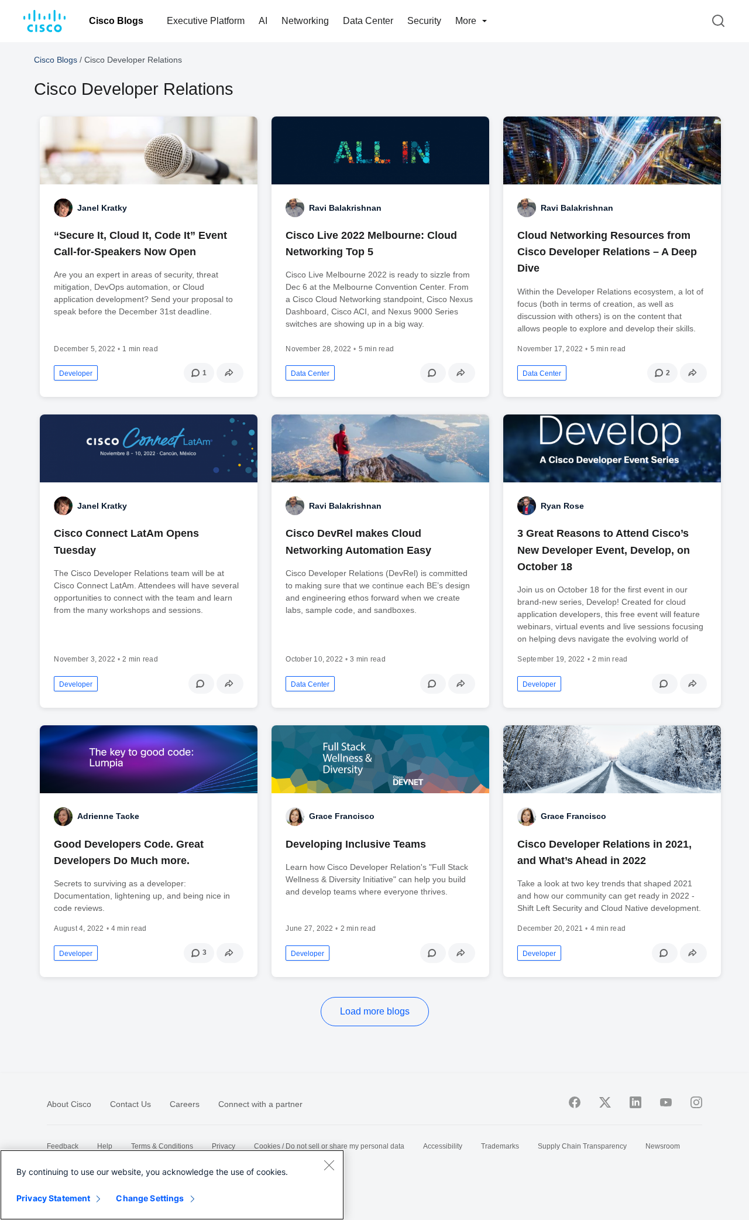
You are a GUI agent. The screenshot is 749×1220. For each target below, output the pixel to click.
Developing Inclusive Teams (356, 844)
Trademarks (500, 1146)
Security (424, 21)
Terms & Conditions (162, 1146)
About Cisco (69, 1104)
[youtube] (666, 1102)
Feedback (62, 1146)
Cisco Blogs (116, 21)
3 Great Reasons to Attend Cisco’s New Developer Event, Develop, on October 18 (603, 549)
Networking (305, 21)
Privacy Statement (53, 1198)
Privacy (223, 1146)
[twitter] (605, 1102)
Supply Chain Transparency (582, 1146)
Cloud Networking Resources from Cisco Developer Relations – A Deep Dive (607, 251)
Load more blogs (375, 1011)
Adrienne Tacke (108, 816)
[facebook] (574, 1102)
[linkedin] (635, 1102)
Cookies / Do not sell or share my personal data (329, 1146)
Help (104, 1146)
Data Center (368, 21)
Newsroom (662, 1146)
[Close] (329, 1165)
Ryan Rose (562, 505)
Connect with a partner (260, 1104)
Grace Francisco (341, 816)
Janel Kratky (102, 208)
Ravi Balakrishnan (345, 208)
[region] (172, 1185)
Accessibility (442, 1146)
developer (75, 373)
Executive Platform (206, 21)
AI (263, 21)
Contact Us (130, 1104)
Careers (185, 1104)
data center (310, 373)
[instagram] (696, 1102)
